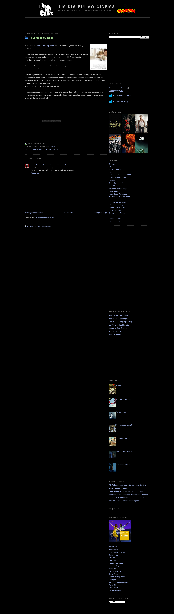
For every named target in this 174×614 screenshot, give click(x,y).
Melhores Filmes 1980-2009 (120, 175)
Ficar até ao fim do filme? (119, 202)
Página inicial (68, 213)
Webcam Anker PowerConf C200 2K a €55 (126, 491)
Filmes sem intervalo (117, 208)
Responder (35, 173)
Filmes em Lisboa (116, 221)
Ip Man (118, 386)
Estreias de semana (123, 465)
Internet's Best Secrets (118, 328)
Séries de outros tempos (118, 189)
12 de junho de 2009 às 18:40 (55, 165)
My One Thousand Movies (119, 582)
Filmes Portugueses (117, 577)
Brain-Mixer (113, 555)
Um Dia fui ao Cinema (87, 7)
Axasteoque (113, 550)
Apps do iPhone (115, 334)
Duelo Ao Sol (114, 574)
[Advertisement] (87, 24)
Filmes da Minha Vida (117, 172)
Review (35, 149)
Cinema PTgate (115, 566)
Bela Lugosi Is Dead (117, 552)
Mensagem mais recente (35, 213)
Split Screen (113, 588)
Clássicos (112, 180)
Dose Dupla (113, 186)
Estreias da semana (123, 399)
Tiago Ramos (36, 165)
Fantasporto (113, 191)
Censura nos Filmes (117, 213)
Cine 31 (112, 558)
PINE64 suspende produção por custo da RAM (127, 485)
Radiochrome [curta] (123, 451)
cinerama (112, 569)
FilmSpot (112, 580)
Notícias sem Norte (116, 331)
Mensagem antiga (100, 213)
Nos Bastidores (115, 169)
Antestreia (113, 547)
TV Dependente (115, 590)
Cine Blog (112, 560)
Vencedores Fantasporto (119, 194)
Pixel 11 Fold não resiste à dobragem (124, 501)
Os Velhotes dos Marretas (119, 325)
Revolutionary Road (41, 37)
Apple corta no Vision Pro (119, 488)
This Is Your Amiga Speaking (120, 322)
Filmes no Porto (115, 219)
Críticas (112, 164)
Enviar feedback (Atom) (44, 218)
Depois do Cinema (116, 571)
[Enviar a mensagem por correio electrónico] (56, 146)
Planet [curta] (120, 412)
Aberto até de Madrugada (119, 318)
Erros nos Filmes (115, 210)
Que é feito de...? (116, 183)
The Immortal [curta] (123, 425)
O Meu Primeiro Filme (117, 178)
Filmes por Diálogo (116, 205)
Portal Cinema (114, 585)
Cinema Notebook (116, 563)
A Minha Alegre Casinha (118, 315)
